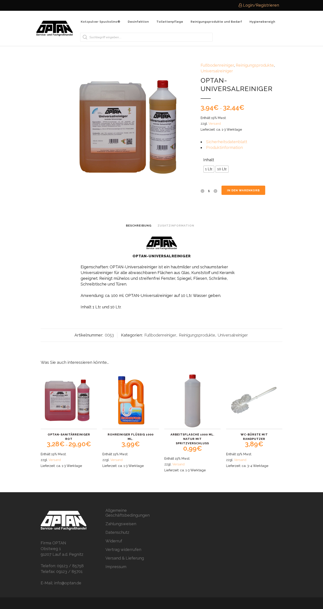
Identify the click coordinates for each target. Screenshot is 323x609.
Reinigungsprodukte (255, 65)
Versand (215, 123)
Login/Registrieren (260, 5)
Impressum (115, 566)
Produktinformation (224, 147)
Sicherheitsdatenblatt (226, 141)
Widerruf (113, 541)
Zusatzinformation (176, 225)
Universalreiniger (217, 71)
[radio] (209, 169)
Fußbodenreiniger (217, 65)
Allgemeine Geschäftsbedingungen (127, 513)
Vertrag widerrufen (123, 549)
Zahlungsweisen (120, 523)
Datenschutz (117, 532)
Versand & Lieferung (124, 558)
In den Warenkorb (243, 190)
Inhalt (208, 159)
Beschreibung (138, 225)
